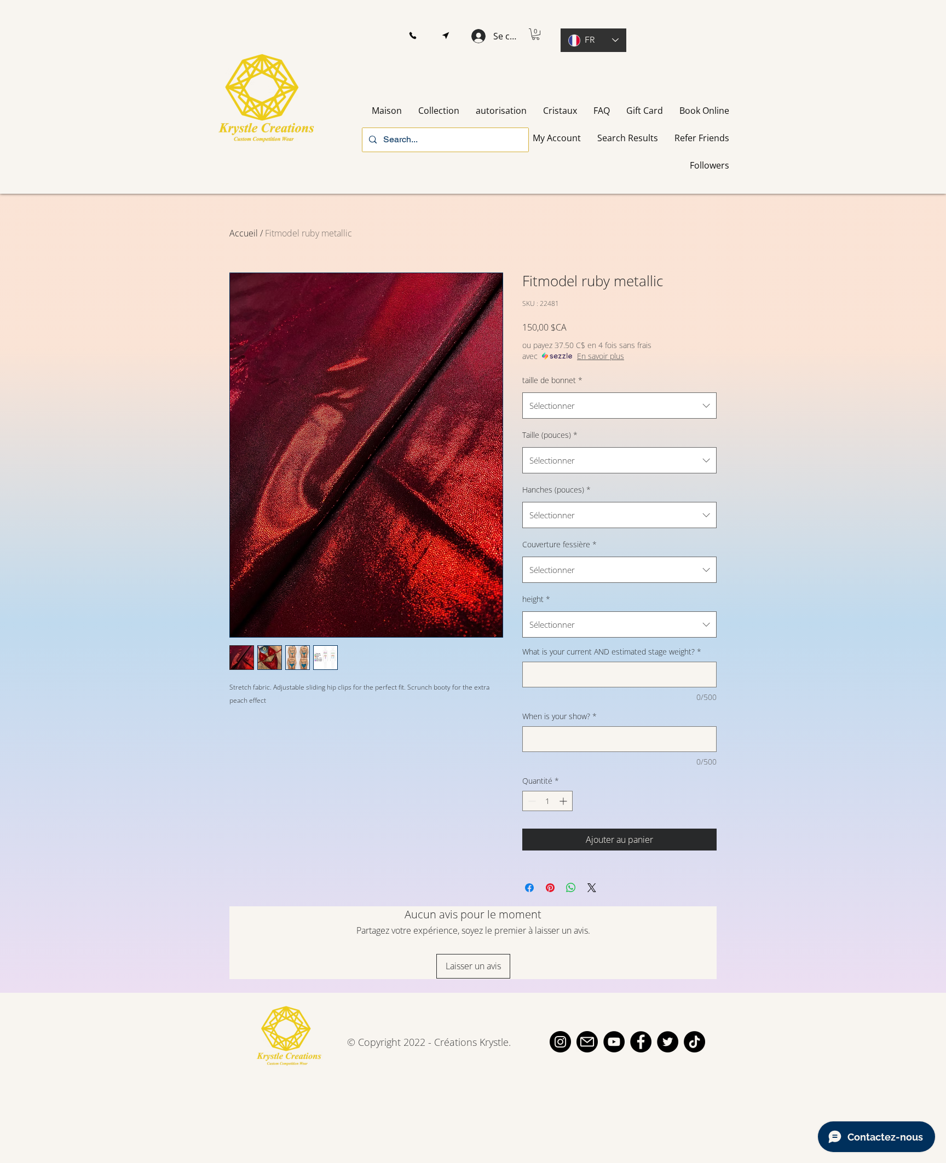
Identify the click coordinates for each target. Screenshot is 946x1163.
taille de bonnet (552, 380)
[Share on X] (591, 887)
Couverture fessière (559, 544)
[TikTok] (694, 1041)
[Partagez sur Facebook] (529, 887)
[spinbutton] (547, 801)
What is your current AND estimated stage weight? (611, 651)
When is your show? (559, 716)
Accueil (243, 233)
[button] (412, 35)
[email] (587, 1041)
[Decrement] (531, 801)
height (536, 599)
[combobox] (619, 405)
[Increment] (564, 801)
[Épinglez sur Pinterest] (550, 887)
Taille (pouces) (550, 435)
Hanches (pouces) (556, 489)
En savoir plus (600, 356)
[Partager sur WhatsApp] (571, 887)
